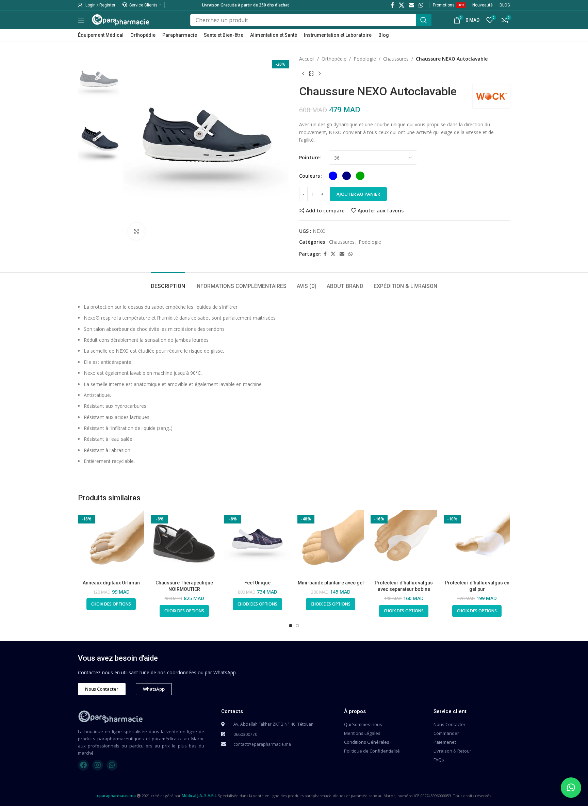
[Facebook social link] (392, 5)
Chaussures (396, 58)
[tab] (168, 282)
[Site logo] (120, 19)
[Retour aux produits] (311, 73)
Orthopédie (334, 58)
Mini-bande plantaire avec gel (331, 582)
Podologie (365, 58)
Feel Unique (257, 582)
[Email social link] (411, 5)
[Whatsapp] (112, 765)
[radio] (333, 176)
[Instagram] (97, 765)
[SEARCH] (423, 20)
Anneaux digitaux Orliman (111, 582)
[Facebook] (83, 765)
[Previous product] (303, 73)
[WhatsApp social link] (421, 5)
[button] (571, 787)
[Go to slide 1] (290, 625)
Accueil (306, 58)
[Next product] (319, 73)
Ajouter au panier (358, 194)
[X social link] (401, 5)
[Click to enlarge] (136, 231)
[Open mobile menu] (81, 20)
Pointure (309, 157)
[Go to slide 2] (297, 625)
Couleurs (309, 176)
